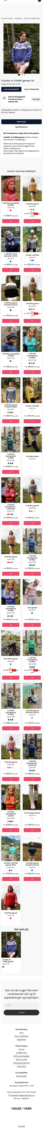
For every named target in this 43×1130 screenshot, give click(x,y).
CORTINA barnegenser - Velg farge (11, 507)
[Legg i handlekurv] (10, 221)
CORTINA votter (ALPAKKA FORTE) (11, 255)
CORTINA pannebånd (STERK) (10, 204)
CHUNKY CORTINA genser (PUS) (11, 864)
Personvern (21, 1066)
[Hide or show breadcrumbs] (3, 21)
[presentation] (3, 49)
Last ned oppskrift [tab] (11, 89)
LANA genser (32, 608)
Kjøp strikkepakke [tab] (31, 89)
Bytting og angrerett (21, 1063)
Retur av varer (21, 1059)
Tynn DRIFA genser (10, 659)
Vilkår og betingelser (21, 1056)
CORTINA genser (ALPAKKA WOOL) (11, 304)
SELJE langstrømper (32, 813)
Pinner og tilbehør (21, 1036)
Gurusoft (21, 1126)
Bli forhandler (21, 1076)
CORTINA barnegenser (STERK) (32, 356)
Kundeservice (21, 1053)
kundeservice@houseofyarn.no (22, 1095)
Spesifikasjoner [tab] (21, 127)
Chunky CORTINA (32, 255)
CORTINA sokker (32, 456)
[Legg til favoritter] (18, 178)
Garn (22, 1033)
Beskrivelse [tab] (21, 122)
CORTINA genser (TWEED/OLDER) (10, 406)
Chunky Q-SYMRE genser (8, 961)
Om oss (21, 1049)
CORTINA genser (32, 204)
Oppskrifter (21, 1039)
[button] (19, 74)
